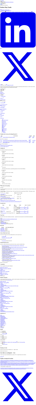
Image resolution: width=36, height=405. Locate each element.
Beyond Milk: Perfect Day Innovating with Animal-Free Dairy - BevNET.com (13, 245)
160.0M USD (30, 140)
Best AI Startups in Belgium (9, 364)
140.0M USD (30, 137)
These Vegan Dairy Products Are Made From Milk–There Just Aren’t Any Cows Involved (14, 247)
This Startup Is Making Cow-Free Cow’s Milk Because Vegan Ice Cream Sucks (13, 250)
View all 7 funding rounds (4, 146)
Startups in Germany (3, 360)
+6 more (8, 142)
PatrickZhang (2, 229)
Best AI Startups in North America (10, 363)
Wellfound (3, 236)
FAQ (22, 368)
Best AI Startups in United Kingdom (28, 363)
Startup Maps (4, 368)
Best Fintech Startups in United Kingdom (6, 362)
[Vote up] (1, 90)
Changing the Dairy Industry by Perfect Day (8, 256)
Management (5, 123)
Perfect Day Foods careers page (6, 237)
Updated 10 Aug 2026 (10, 85)
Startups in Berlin (13, 360)
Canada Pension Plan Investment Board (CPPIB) (9, 140)
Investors (4, 122)
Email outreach (19, 368)
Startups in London (8, 360)
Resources (5, 128)
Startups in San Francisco (21, 361)
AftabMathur (2, 228)
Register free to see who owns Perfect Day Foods (8, 200)
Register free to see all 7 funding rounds (6, 145)
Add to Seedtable (8, 368)
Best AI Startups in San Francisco (18, 364)
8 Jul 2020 (33, 140)
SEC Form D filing (22, 342)
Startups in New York (28, 361)
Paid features (15, 368)
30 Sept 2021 (33, 142)
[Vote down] (3, 90)
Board (4, 126)
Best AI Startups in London (19, 363)
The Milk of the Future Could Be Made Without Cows (9, 253)
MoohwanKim (2, 230)
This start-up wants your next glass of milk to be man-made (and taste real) (12, 248)
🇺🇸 (2, 342)
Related (4, 131)
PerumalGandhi (3, 208)
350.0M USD (30, 142)
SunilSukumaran (3, 223)
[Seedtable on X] (18, 404)
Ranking (4, 132)
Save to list (2, 93)
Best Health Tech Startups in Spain (27, 364)
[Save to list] (27, 207)
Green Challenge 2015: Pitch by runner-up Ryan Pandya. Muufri (11, 260)
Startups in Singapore (5, 361)
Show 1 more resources (4, 262)
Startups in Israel (10, 361)
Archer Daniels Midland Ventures (14, 141)
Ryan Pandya (4, 240)
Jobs (3, 127)
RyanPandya (3, 220)
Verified (17, 207)
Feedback (12, 368)
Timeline (4, 121)
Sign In (1, 4)
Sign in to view (22, 207)
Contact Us (24, 368)
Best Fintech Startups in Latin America (26, 362)
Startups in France (18, 360)
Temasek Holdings (5, 137)
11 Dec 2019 (33, 137)
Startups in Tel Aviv (15, 361)
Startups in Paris (23, 360)
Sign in (26, 207)
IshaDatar (2, 207)
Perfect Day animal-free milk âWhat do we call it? (9, 258)
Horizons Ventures (12, 137)
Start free (1, 356)
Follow (2, 92)
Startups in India (28, 360)
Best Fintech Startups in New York (16, 362)
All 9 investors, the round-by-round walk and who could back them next (10, 201)
